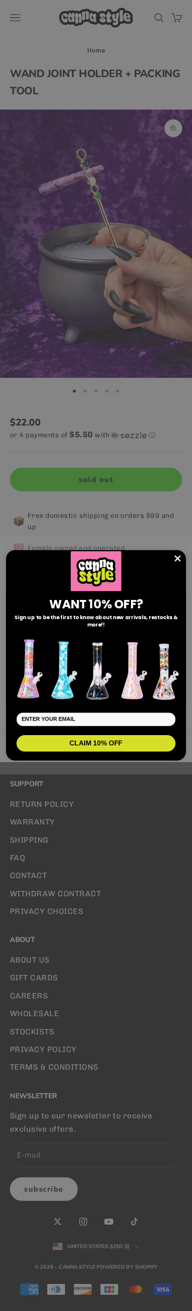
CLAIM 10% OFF (96, 743)
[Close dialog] (178, 559)
